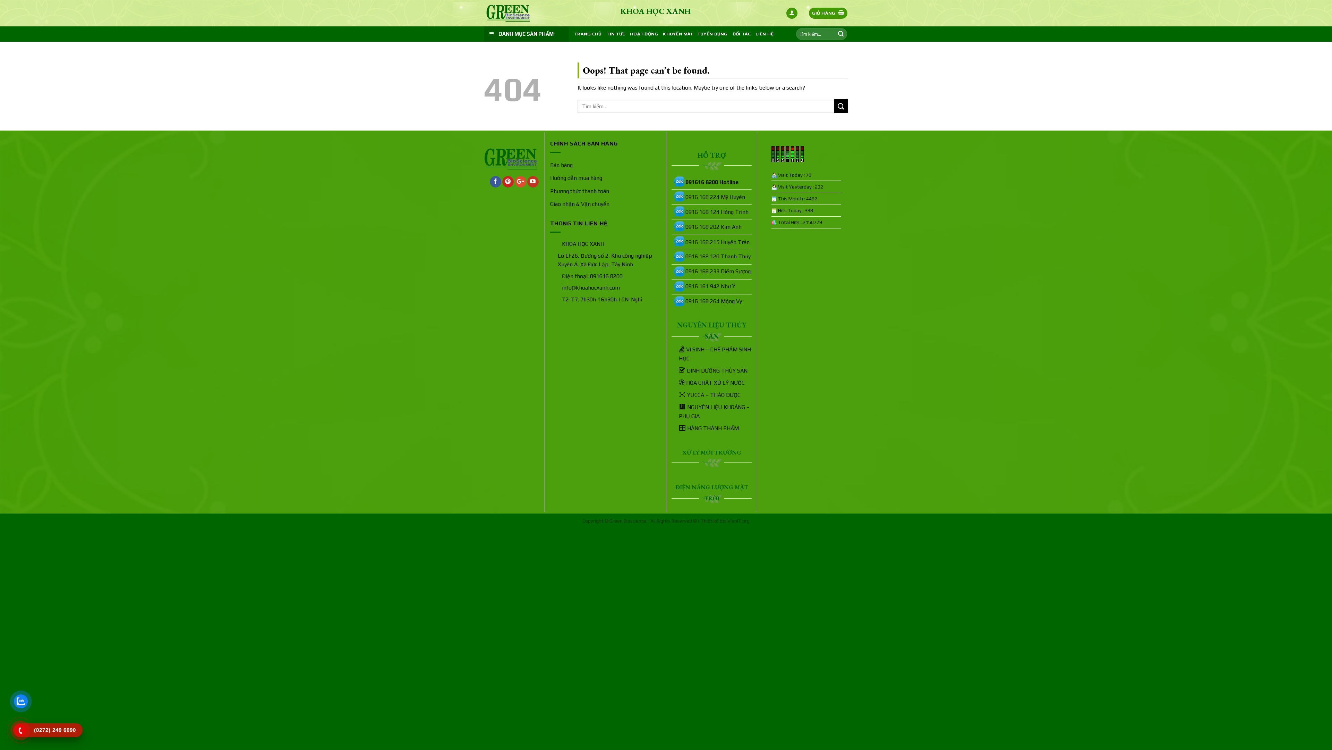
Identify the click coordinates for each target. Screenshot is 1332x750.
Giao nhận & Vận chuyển (579, 204)
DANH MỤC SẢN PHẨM (526, 34)
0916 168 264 (702, 301)
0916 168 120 (702, 256)
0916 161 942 (702, 286)
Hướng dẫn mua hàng (576, 178)
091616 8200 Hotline (711, 182)
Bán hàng (561, 165)
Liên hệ (764, 33)
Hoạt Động (644, 33)
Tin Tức (615, 33)
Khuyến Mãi (677, 33)
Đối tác (742, 33)
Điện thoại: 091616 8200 (592, 276)
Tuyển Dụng (712, 33)
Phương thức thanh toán (579, 191)
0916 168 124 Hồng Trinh (717, 212)
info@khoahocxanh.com (591, 287)
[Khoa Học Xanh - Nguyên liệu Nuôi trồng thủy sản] (518, 13)
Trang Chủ (587, 33)
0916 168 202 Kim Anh (713, 227)
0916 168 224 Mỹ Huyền (715, 197)
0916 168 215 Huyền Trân (717, 242)
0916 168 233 (702, 271)
